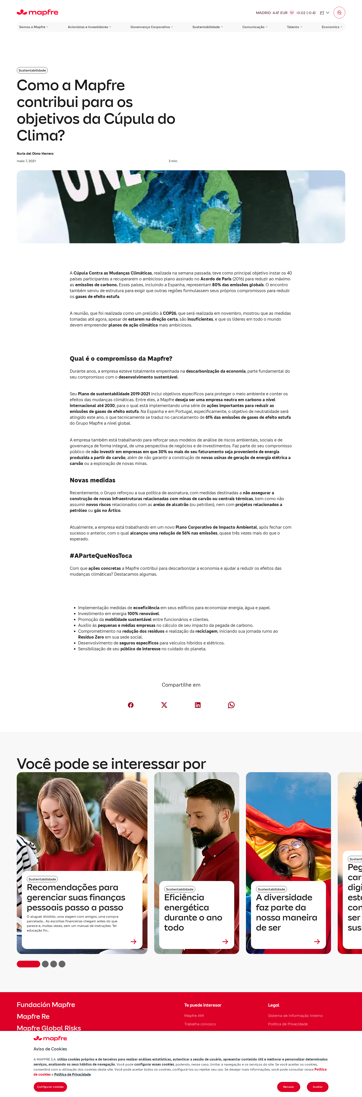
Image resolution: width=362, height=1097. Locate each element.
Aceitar (318, 1087)
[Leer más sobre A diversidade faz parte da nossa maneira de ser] (288, 941)
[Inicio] (37, 12)
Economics (330, 27)
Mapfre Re (33, 1016)
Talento (293, 27)
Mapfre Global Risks (49, 1028)
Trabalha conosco (200, 1024)
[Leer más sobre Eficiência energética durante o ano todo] (196, 941)
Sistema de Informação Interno (295, 1015)
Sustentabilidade (206, 27)
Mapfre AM (194, 1015)
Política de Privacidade (288, 1024)
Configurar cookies (50, 1087)
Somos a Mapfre (32, 27)
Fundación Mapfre (46, 1005)
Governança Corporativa (150, 27)
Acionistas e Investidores (88, 27)
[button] (339, 12)
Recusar (288, 1087)
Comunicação (253, 27)
